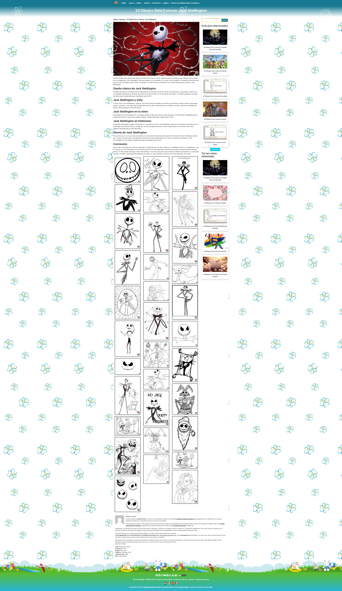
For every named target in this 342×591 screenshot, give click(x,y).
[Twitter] (159, 575)
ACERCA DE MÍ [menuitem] (150, 579)
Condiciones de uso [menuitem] (180, 579)
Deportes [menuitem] (156, 3)
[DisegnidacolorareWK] (169, 583)
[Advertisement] (171, 234)
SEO (145, 533)
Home (115, 19)
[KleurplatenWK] (165, 583)
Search (224, 20)
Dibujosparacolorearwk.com (168, 535)
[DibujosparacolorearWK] (173, 583)
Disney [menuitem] (147, 3)
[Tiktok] (170, 575)
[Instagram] (162, 575)
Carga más (215, 149)
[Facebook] (157, 575)
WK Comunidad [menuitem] (138, 579)
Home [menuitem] (123, 3)
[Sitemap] (173, 575)
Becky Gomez (184, 587)
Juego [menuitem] (131, 3)
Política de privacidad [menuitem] (164, 579)
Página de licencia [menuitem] (202, 579)
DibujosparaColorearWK (152, 587)
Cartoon (122, 19)
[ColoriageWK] (176, 583)
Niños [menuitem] (139, 3)
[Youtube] (164, 575)
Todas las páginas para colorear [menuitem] (184, 3)
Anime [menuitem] (165, 3)
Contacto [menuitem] (191, 579)
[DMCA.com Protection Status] (181, 575)
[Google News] (176, 575)
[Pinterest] (167, 575)
